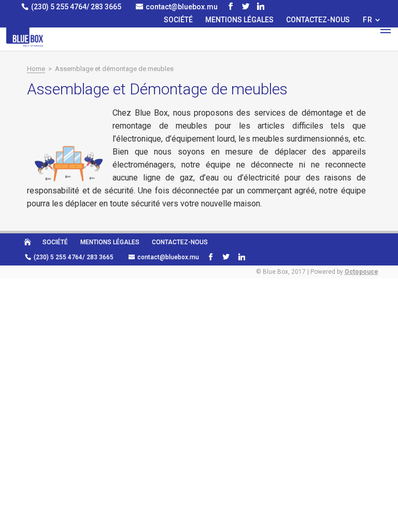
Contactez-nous (318, 20)
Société (178, 20)
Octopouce (361, 271)
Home (36, 69)
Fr (368, 20)
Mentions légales (239, 20)
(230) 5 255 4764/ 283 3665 (76, 7)
